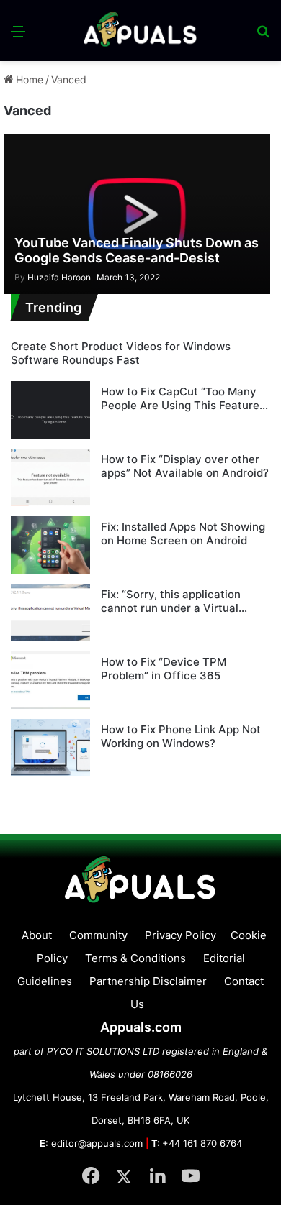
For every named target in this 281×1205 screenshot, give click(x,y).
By (20, 277)
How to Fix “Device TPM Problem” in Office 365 (163, 669)
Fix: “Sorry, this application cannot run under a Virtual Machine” (171, 601)
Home (28, 79)
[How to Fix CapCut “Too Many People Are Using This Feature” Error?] (50, 410)
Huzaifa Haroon (52, 277)
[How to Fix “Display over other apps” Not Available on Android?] (50, 477)
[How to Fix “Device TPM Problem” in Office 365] (50, 680)
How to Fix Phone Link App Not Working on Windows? (181, 737)
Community (98, 935)
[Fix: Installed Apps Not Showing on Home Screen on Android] (50, 545)
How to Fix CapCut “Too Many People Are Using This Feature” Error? (182, 399)
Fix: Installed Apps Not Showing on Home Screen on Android (183, 534)
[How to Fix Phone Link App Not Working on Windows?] (50, 747)
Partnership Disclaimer (148, 981)
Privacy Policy (180, 935)
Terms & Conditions (135, 958)
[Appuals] (140, 30)
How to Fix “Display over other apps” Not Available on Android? (185, 466)
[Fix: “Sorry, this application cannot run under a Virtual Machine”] (50, 612)
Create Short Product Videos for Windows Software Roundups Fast (121, 353)
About (37, 935)
